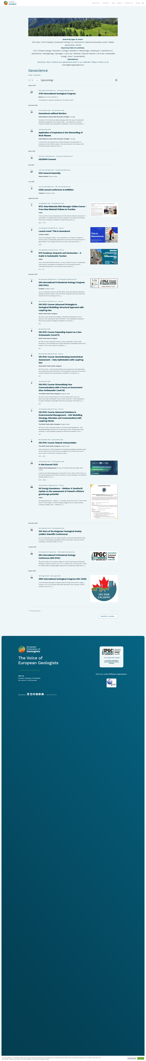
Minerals (77, 54)
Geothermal (36, 54)
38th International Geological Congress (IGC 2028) (62, 579)
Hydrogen (59, 54)
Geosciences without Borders (52, 113)
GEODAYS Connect (47, 159)
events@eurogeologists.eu (72, 65)
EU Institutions (77, 42)
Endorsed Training (62, 42)
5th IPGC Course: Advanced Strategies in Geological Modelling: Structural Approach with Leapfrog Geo (61, 307)
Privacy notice (52, 694)
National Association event (97, 42)
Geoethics (74, 51)
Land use (68, 54)
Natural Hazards (88, 54)
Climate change (44, 51)
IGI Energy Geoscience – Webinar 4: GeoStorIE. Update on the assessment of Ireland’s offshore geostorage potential (61, 491)
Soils (70, 56)
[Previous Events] (29, 80)
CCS (35, 51)
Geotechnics (107, 51)
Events (30, 75)
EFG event (36, 42)
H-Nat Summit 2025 (48, 464)
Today (37, 80)
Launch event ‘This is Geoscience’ (54, 231)
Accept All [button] (140, 1058)
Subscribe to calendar (107, 616)
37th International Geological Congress (57, 93)
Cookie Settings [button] (132, 1058)
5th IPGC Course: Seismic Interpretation (57, 443)
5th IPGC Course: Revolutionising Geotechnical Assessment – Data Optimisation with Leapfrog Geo (61, 360)
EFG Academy (47, 42)
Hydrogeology (48, 54)
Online (78, 45)
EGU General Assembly (49, 173)
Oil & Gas (101, 54)
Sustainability (79, 56)
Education (57, 51)
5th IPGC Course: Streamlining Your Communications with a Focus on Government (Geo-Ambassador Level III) (60, 387)
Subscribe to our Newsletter (30, 670)
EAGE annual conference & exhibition (56, 190)
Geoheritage (84, 51)
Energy (65, 51)
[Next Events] (32, 80)
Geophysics (95, 51)
